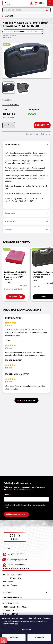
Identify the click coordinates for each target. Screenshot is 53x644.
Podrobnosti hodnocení (35, 31)
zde (16, 624)
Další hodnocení (28, 400)
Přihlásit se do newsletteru (16, 514)
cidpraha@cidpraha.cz (17, 559)
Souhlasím (39, 637)
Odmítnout (14, 637)
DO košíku (40, 125)
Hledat (47, 10)
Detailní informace (10, 105)
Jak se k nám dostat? (16, 565)
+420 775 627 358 (15, 554)
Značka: (6, 37)
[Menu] (50, 3)
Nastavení (26, 629)
